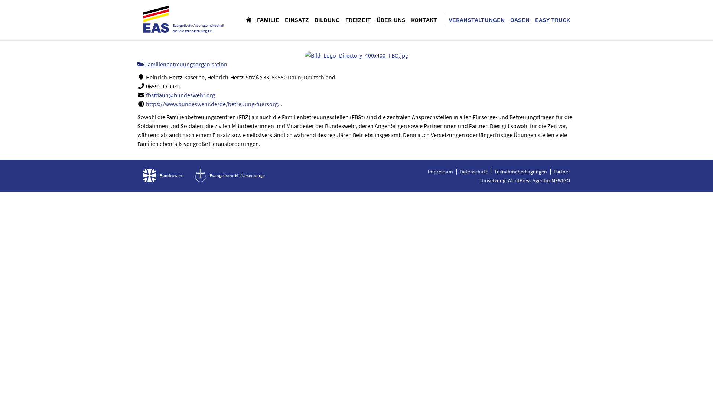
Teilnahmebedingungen (520, 171)
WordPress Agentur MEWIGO (539, 180)
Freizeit (358, 20)
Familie (268, 20)
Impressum (440, 171)
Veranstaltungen (477, 20)
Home (248, 19)
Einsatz (297, 20)
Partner (562, 171)
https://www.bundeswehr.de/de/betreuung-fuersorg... (214, 104)
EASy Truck (552, 20)
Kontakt (424, 20)
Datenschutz (474, 171)
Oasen (520, 20)
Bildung (327, 20)
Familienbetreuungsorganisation (185, 64)
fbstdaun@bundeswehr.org (180, 95)
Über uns (391, 20)
